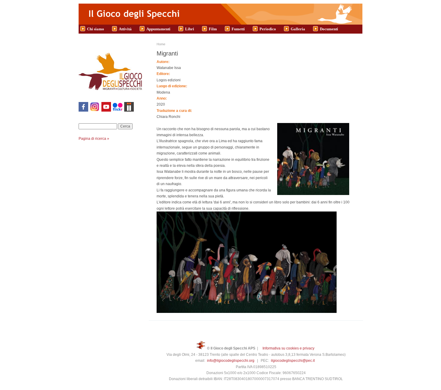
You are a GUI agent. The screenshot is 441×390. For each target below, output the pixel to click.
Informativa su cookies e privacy (288, 348)
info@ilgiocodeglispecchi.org (230, 360)
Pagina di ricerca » (94, 138)
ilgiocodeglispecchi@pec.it (293, 360)
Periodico (268, 29)
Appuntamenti (158, 29)
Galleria (298, 29)
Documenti (329, 29)
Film (213, 29)
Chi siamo (95, 29)
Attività (125, 29)
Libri (189, 29)
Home (161, 44)
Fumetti (238, 29)
